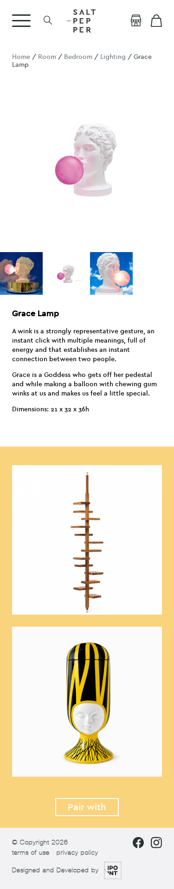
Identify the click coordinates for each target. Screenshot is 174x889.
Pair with (87, 807)
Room (47, 57)
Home (21, 57)
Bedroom (78, 57)
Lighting (113, 57)
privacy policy (77, 853)
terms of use (31, 853)
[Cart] (156, 20)
